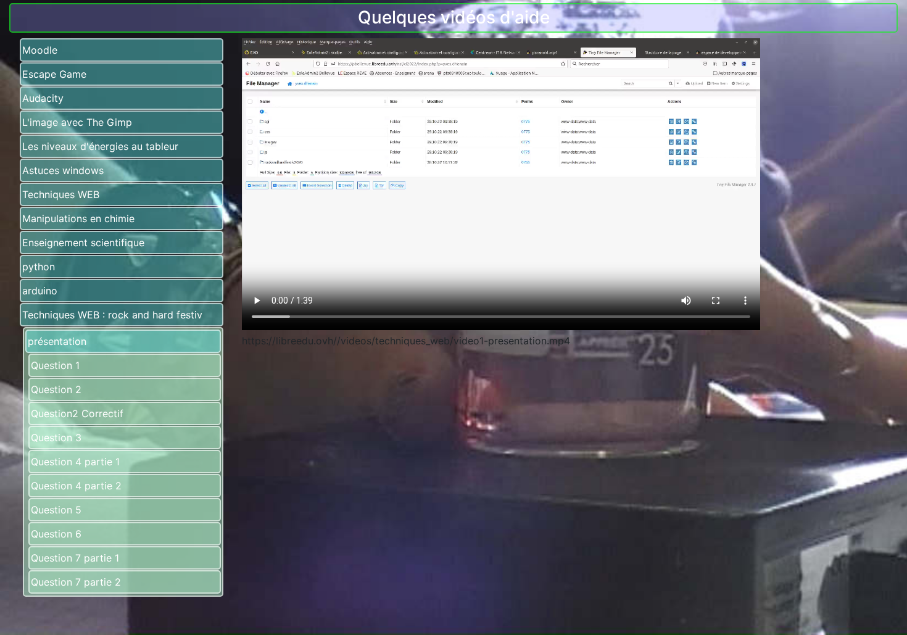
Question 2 (56, 389)
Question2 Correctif (77, 413)
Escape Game (54, 74)
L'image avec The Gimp (77, 122)
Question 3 (56, 437)
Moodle (39, 50)
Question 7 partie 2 (76, 582)
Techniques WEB (60, 194)
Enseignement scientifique (83, 242)
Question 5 (56, 510)
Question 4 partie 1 (75, 461)
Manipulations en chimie (78, 218)
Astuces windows (63, 170)
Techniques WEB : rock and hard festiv (112, 315)
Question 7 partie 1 (75, 558)
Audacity (43, 98)
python (38, 266)
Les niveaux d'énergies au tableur (100, 146)
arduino (39, 290)
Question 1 (55, 365)
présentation (57, 341)
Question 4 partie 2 (76, 485)
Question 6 (56, 534)
